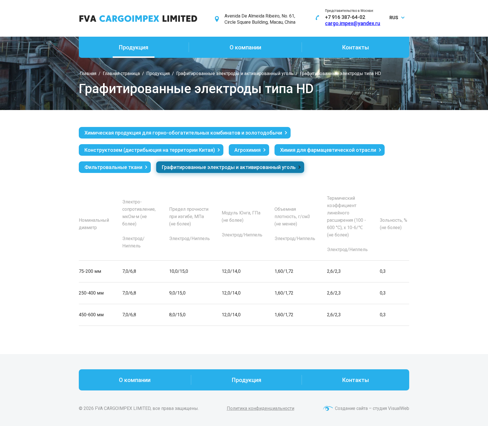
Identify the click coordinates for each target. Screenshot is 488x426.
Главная (88, 73)
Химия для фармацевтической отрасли (328, 150)
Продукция (133, 47)
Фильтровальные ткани (113, 167)
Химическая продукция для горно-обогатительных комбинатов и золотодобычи (183, 133)
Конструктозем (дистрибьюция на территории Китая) (149, 150)
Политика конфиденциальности (260, 408)
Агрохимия (247, 150)
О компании (245, 47)
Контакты (355, 47)
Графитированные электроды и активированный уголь (234, 73)
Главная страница (121, 73)
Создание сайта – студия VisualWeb (372, 408)
